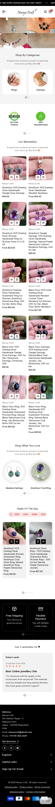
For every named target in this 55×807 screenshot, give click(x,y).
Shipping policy (17, 792)
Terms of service (42, 787)
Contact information (35, 792)
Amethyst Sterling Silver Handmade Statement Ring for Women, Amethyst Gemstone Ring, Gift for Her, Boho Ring (13, 297)
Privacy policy (26, 787)
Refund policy (11, 787)
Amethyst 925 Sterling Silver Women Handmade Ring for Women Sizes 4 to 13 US (14, 239)
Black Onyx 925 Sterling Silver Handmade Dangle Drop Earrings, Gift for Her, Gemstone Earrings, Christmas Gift (14, 355)
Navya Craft (7, 184)
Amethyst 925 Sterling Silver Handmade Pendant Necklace (41, 190)
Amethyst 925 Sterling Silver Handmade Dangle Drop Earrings (14, 190)
